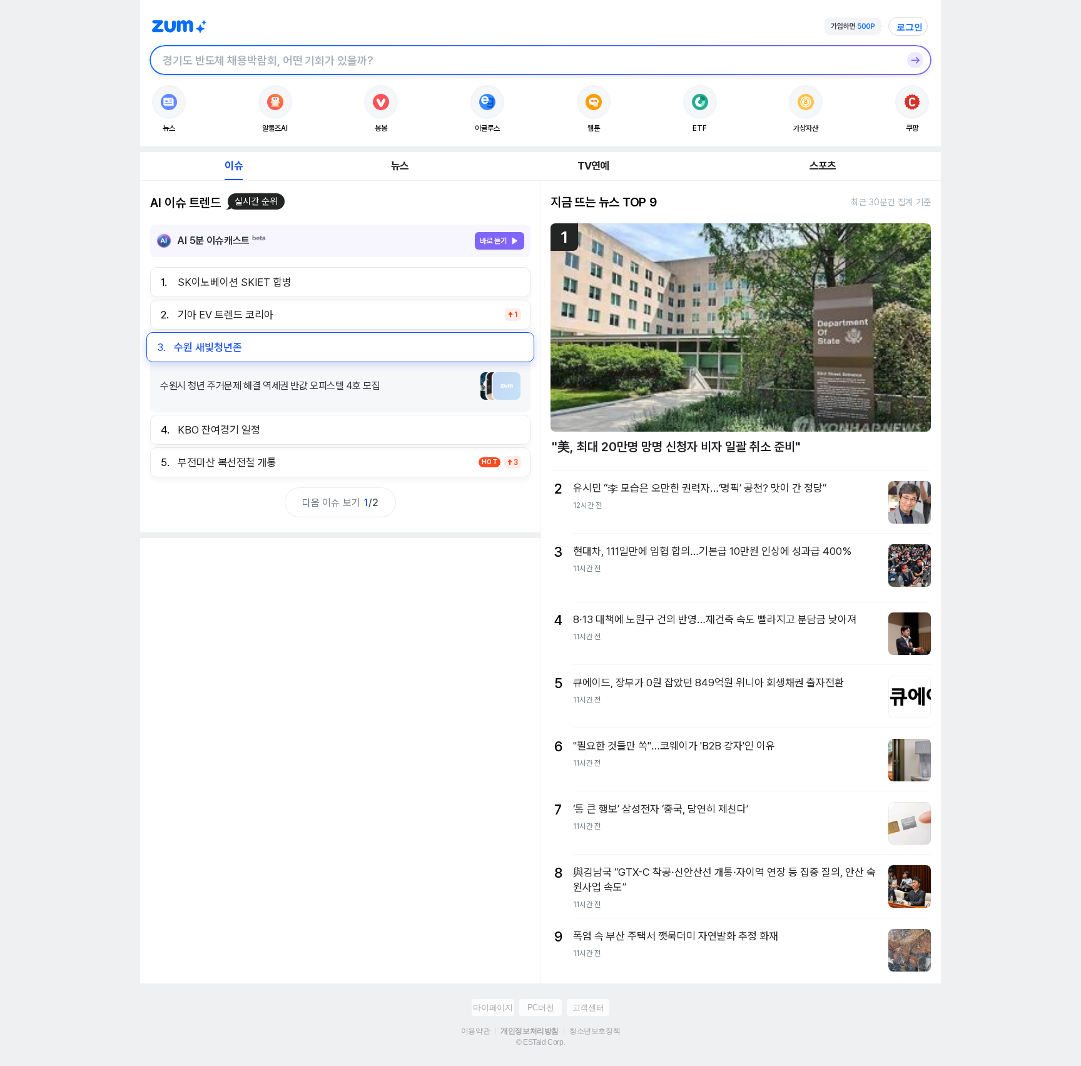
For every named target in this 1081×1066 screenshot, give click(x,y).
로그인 (909, 27)
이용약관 (475, 1031)
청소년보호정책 (594, 1031)
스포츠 (822, 166)
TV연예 (593, 166)
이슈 (233, 166)
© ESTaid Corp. (540, 1042)
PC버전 (540, 1007)
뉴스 (400, 166)
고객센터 (588, 1007)
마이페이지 (492, 1007)
